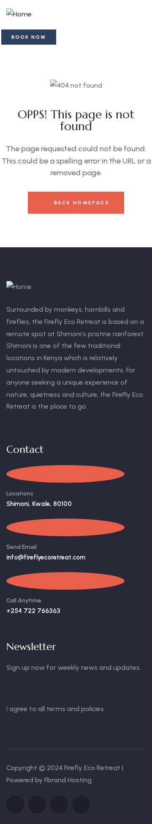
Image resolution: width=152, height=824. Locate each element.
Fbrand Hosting (68, 780)
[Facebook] (37, 804)
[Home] (19, 14)
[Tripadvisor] (81, 804)
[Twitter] (15, 804)
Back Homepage (80, 203)
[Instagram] (59, 804)
